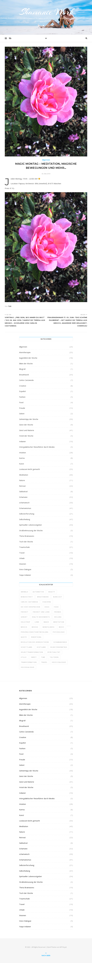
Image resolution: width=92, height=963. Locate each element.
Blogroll (22, 369)
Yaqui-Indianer (25, 575)
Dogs (47, 607)
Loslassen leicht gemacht (29, 469)
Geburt (24, 617)
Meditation (23, 475)
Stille (24, 657)
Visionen (22, 564)
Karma (22, 458)
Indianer (22, 441)
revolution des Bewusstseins (35, 642)
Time (43, 657)
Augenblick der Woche (28, 358)
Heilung (58, 617)
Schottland (26, 647)
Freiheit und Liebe (41, 612)
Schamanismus (25, 508)
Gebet (21, 413)
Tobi (9, 306)
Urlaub (22, 558)
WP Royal (63, 947)
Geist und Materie (26, 430)
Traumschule (24, 547)
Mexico (24, 627)
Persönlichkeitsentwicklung (34, 632)
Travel (21, 553)
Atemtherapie (25, 352)
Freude (22, 408)
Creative (22, 386)
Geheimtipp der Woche (28, 419)
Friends (57, 612)
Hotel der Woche (26, 436)
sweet (34, 657)
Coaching (46, 602)
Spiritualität (53, 652)
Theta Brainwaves (26, 536)
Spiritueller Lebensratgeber (30, 525)
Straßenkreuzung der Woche (31, 530)
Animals (24, 592)
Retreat (22, 486)
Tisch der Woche (26, 541)
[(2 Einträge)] (68, 626)
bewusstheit (27, 597)
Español (22, 391)
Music (61, 627)
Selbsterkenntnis (58, 647)
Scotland (41, 647)
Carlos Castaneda (26, 380)
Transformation (29, 662)
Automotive (38, 592)
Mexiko (35, 627)
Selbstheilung (24, 519)
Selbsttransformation (32, 652)
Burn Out (57, 597)
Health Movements (41, 617)
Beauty (52, 592)
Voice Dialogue (25, 569)
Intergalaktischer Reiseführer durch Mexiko (37, 447)
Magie (46, 622)
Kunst (21, 463)
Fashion (22, 397)
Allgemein (23, 347)
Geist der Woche (26, 424)
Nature (22, 480)
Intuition (22, 452)
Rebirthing (36, 637)
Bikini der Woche (26, 363)
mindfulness (49, 627)
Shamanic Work (46, 12)
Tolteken (54, 657)
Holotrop (25, 622)
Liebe (37, 622)
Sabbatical (23, 491)
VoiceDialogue (27, 667)
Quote (24, 637)
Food (21, 402)
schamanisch (24, 502)
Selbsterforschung (26, 513)
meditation (58, 622)
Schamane (23, 497)
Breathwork (24, 374)
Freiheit (24, 612)
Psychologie (59, 632)
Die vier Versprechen (30, 607)
